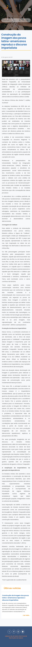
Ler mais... (26, 615)
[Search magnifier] (27, 20)
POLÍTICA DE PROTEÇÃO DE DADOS (18, 637)
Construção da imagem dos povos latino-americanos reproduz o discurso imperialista (15, 597)
